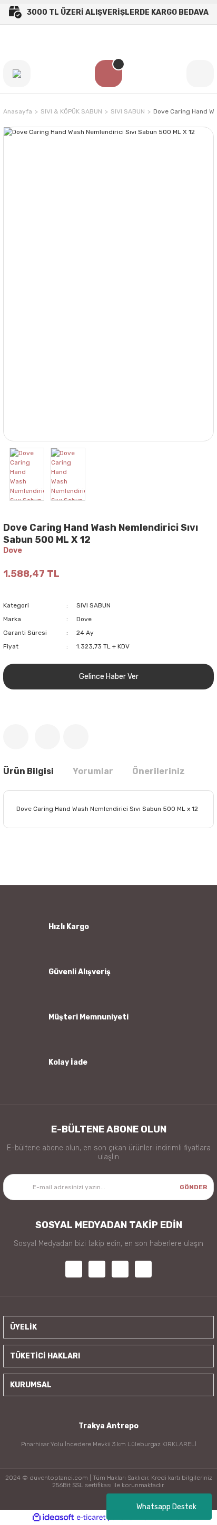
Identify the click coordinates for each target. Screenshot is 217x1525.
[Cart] (108, 73)
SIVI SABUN (93, 605)
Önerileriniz (158, 771)
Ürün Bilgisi (28, 771)
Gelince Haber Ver (109, 676)
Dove (12, 550)
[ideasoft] (53, 1517)
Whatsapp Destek (166, 1506)
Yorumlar (93, 771)
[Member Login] (200, 73)
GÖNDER (194, 1187)
